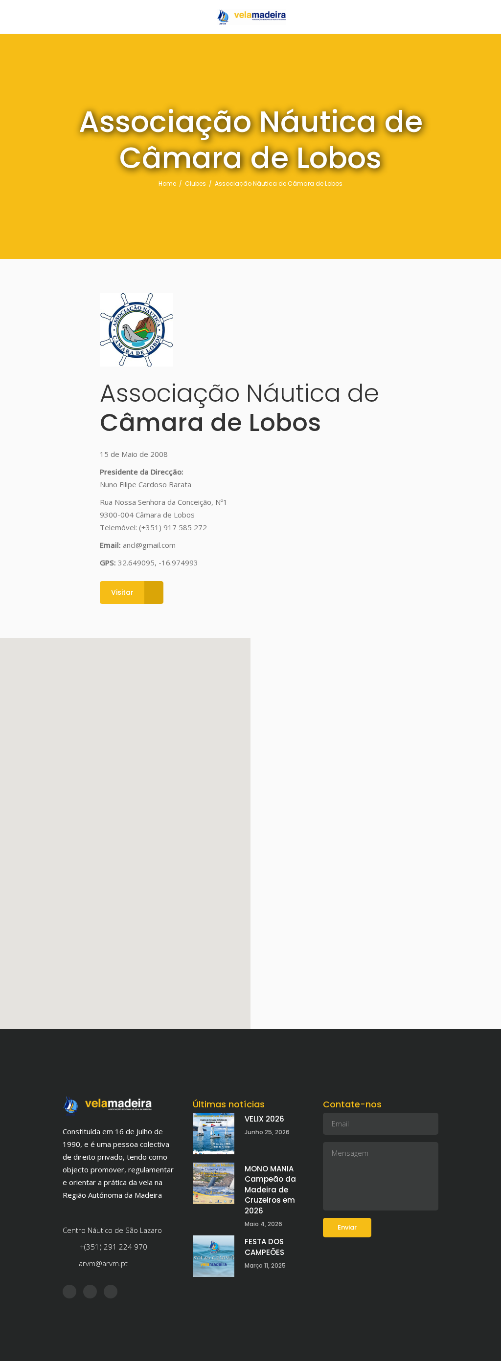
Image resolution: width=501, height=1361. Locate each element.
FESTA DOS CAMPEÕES (264, 1246)
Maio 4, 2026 (263, 1224)
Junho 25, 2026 (267, 1132)
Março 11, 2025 (265, 1265)
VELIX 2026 (264, 1119)
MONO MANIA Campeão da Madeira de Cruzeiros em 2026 (270, 1190)
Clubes (195, 183)
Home (167, 183)
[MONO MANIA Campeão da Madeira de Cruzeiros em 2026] (213, 1183)
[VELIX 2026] (213, 1133)
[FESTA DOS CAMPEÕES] (213, 1256)
